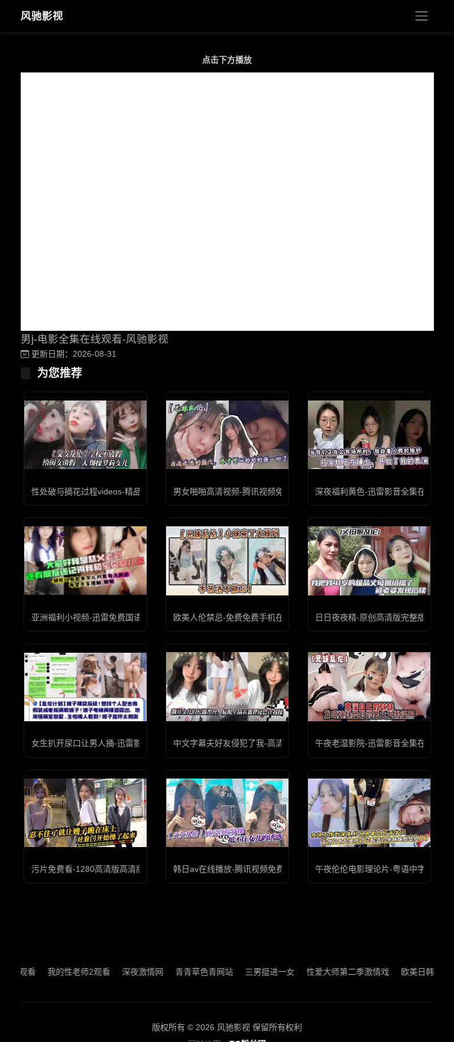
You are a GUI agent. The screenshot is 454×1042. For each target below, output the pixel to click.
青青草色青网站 (189, 971)
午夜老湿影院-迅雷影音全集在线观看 (382, 743)
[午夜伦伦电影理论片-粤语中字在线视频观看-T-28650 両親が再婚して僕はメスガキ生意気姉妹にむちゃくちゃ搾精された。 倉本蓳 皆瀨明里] (369, 813)
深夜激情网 (127, 971)
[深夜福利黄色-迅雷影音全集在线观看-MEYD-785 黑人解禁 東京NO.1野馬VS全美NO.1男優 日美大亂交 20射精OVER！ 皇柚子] (369, 434)
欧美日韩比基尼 (414, 971)
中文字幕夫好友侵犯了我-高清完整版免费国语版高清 (270, 743)
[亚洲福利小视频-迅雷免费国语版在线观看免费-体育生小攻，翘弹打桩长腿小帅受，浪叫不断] (85, 560)
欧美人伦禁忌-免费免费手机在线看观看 (245, 617)
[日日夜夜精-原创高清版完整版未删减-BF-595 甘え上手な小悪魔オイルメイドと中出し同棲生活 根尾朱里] (369, 560)
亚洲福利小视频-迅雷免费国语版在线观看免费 (115, 617)
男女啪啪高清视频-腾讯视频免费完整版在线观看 (261, 491)
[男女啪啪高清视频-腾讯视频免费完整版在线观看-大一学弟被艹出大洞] (227, 434)
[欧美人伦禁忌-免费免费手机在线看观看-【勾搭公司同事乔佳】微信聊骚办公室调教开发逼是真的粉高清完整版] (227, 560)
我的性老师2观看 (63, 971)
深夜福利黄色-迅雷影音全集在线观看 (382, 491)
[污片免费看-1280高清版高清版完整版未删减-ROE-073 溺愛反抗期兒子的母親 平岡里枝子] (85, 813)
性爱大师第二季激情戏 (332, 971)
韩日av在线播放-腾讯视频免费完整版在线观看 (257, 869)
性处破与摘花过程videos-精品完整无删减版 (111, 491)
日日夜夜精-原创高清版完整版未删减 (382, 617)
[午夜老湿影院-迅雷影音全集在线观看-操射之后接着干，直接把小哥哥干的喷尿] (369, 686)
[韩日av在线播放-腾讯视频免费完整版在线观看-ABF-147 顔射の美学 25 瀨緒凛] (227, 813)
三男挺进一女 (254, 971)
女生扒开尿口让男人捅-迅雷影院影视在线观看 (115, 743)
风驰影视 (42, 16)
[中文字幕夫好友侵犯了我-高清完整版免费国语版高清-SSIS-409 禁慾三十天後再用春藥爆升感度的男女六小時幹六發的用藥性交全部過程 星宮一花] (227, 686)
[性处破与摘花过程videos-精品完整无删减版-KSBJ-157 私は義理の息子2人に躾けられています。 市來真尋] (85, 434)
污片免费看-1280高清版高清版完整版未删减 (112, 869)
